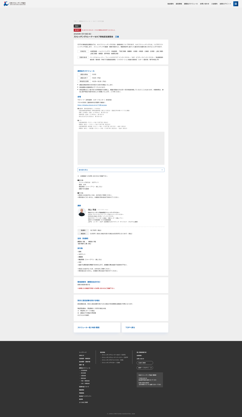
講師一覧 (81, 365)
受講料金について (84, 387)
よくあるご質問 (83, 402)
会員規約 (139, 355)
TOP (75, 21)
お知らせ (81, 355)
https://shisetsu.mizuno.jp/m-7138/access (92, 105)
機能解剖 (81, 390)
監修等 (81, 399)
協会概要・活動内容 (84, 362)
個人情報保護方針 (142, 352)
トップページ (82, 352)
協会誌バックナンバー (85, 396)
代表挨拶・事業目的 (84, 358)
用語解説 (81, 393)
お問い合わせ (140, 359)
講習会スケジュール (84, 21)
